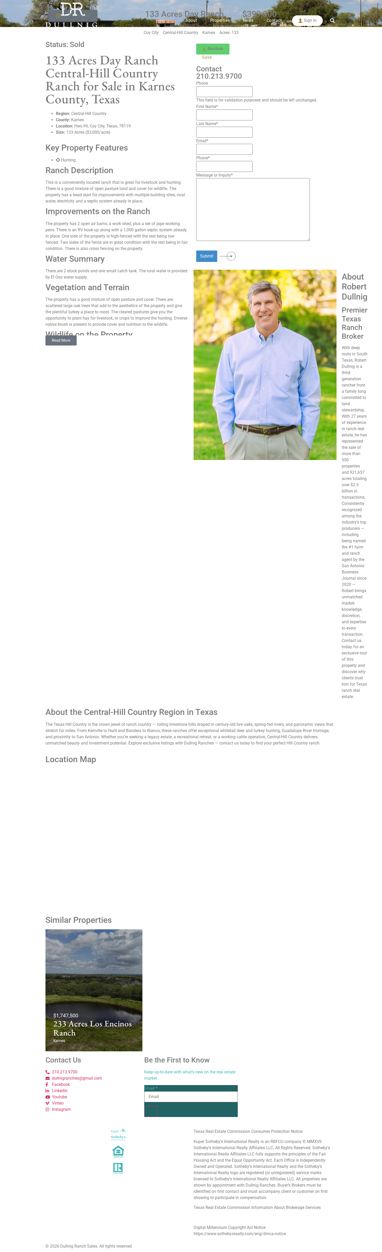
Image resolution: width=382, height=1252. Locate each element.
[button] (332, 20)
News (248, 20)
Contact (274, 20)
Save (207, 57)
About (191, 20)
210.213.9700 (219, 76)
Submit (206, 256)
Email (150, 1088)
